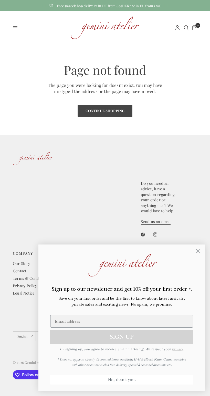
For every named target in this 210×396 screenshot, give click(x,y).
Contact (19, 270)
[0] (194, 27)
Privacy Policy (25, 285)
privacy (177, 349)
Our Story (21, 263)
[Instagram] (158, 234)
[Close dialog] (198, 251)
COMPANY (23, 253)
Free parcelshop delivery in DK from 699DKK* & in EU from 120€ (109, 6)
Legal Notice (24, 293)
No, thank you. (122, 379)
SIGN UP (122, 337)
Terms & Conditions (31, 278)
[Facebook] (146, 234)
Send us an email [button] (156, 221)
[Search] (186, 27)
